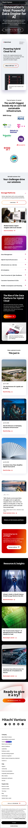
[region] (14, 816)
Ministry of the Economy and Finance (14, 520)
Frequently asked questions (8, 773)
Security (3, 780)
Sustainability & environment (8, 739)
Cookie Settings (14, 825)
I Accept (14, 822)
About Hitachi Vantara (7, 737)
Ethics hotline (5, 775)
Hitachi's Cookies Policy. (19, 818)
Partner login (5, 795)
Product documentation (7, 771)
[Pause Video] (2, 30)
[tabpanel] (14, 68)
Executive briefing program (8, 753)
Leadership (4, 748)
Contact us (4, 760)
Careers (3, 741)
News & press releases (7, 744)
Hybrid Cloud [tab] (7, 42)
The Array (4, 791)
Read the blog (6, 392)
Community (4, 768)
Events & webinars (6, 746)
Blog (3, 793)
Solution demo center (6, 798)
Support (3, 766)
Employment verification (7, 778)
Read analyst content (8, 637)
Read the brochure (8, 599)
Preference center (6, 751)
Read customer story (9, 513)
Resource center (5, 786)
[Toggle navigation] (25, 2)
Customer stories (5, 788)
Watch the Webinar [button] (8, 230)
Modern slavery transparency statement (11, 758)
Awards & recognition (6, 755)
